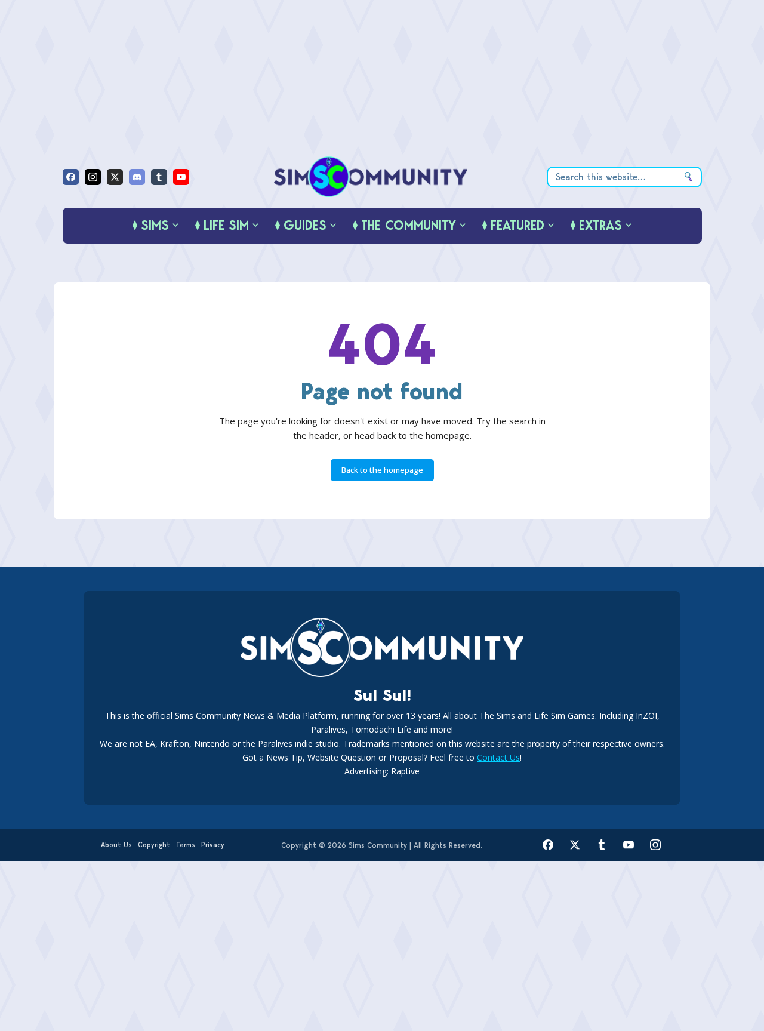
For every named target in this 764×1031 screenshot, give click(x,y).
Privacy (212, 845)
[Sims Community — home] (371, 176)
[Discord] (137, 177)
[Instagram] (93, 177)
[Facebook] (71, 177)
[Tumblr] (159, 177)
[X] (115, 177)
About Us (116, 845)
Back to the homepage (382, 469)
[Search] (688, 177)
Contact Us (498, 757)
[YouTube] (181, 177)
